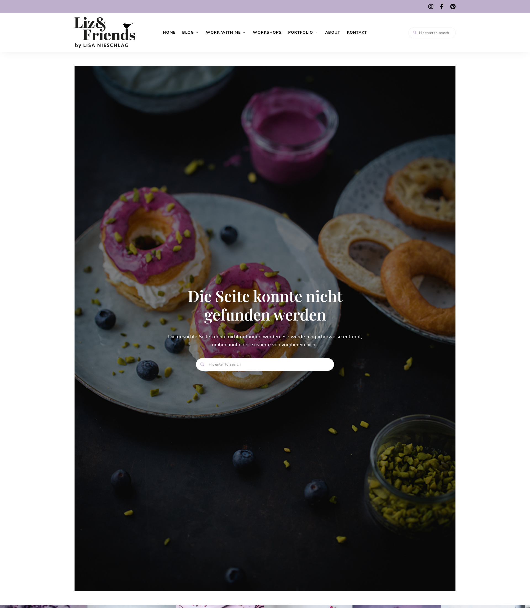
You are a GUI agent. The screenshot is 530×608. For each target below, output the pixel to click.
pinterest (453, 6)
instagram (431, 6)
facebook (442, 6)
